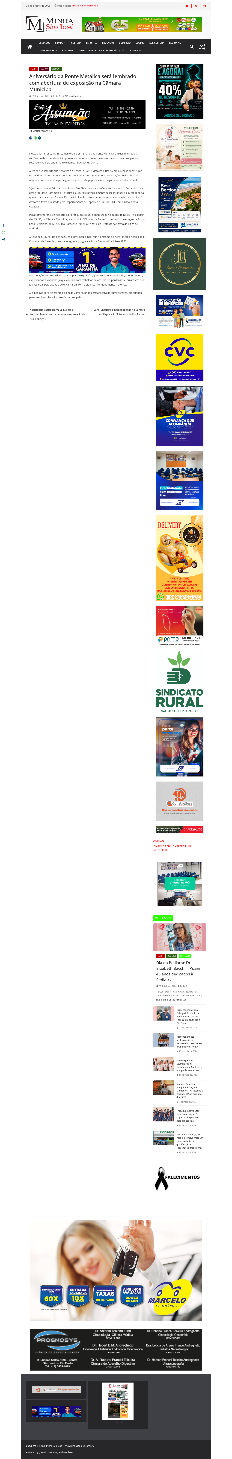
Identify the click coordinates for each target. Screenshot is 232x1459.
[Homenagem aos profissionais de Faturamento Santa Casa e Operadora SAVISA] (163, 1044)
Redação (57, 96)
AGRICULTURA (156, 42)
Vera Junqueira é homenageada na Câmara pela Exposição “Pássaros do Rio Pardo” (119, 312)
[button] (64, 43)
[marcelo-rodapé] (87, 249)
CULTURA (76, 42)
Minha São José (54, 1445)
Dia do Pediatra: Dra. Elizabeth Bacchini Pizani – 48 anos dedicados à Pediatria (179, 971)
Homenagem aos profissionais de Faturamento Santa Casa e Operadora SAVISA (189, 1041)
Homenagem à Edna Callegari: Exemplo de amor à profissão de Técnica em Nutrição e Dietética (188, 1016)
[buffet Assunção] (87, 102)
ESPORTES (91, 42)
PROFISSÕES (185, 956)
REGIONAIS (175, 42)
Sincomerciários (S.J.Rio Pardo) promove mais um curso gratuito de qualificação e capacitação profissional (189, 1141)
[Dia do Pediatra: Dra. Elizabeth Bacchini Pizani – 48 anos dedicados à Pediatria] (179, 937)
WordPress (68, 1452)
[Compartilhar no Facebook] (30, 138)
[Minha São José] (29, 46)
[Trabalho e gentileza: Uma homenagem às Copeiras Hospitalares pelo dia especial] (163, 1118)
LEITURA (133, 50)
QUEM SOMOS (46, 50)
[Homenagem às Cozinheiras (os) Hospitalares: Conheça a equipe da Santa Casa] (163, 1068)
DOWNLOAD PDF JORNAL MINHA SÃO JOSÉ (101, 50)
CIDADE (59, 42)
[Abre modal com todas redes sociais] (39, 138)
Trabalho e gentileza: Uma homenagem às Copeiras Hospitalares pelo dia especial (188, 1115)
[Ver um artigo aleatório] (202, 47)
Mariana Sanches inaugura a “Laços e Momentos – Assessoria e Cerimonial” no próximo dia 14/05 (189, 1091)
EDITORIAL (67, 50)
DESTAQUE (44, 42)
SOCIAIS (140, 42)
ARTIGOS (158, 840)
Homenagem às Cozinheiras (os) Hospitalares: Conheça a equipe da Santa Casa (189, 1065)
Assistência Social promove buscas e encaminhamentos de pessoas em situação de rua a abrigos (57, 314)
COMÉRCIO (125, 42)
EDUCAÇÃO (108, 42)
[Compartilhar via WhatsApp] (35, 138)
